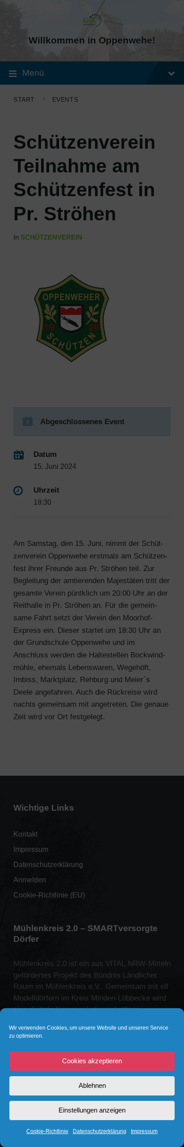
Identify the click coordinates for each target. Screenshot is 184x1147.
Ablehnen (92, 1085)
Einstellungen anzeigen (92, 1110)
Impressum (144, 1131)
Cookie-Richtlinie (47, 1131)
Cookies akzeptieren (92, 1061)
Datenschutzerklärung (99, 1131)
